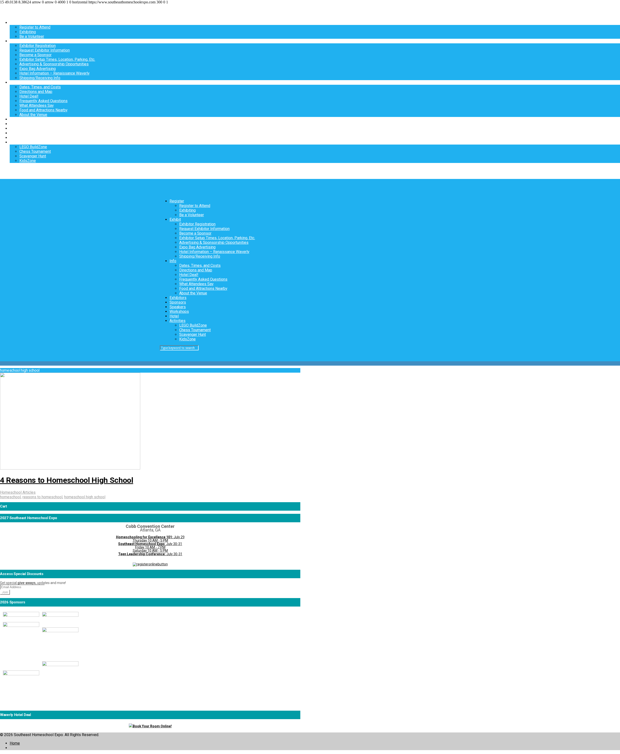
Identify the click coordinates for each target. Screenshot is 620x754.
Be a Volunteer (31, 36)
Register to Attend (34, 27)
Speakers (18, 128)
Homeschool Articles (18, 492)
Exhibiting (27, 32)
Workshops (19, 133)
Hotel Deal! (29, 96)
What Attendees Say (36, 105)
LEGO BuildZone (33, 147)
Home (15, 743)
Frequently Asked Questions (43, 101)
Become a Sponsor (35, 55)
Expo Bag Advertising (37, 68)
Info (13, 82)
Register (17, 22)
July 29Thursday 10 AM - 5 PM (150, 538)
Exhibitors (18, 119)
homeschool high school (84, 497)
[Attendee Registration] (150, 564)
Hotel (14, 137)
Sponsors (18, 124)
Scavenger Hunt (32, 156)
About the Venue (33, 114)
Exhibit (15, 41)
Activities (18, 142)
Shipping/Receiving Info (39, 78)
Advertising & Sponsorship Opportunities (54, 64)
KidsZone (27, 160)
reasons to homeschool (42, 497)
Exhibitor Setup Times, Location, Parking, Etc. (57, 59)
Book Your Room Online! (152, 726)
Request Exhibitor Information (44, 50)
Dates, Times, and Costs (40, 87)
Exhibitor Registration (37, 45)
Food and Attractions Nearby (43, 110)
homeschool (10, 497)
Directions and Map (35, 91)
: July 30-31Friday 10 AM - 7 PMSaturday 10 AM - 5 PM (150, 547)
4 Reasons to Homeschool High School (66, 480)
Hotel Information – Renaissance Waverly (54, 73)
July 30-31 (150, 554)
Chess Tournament (35, 151)
